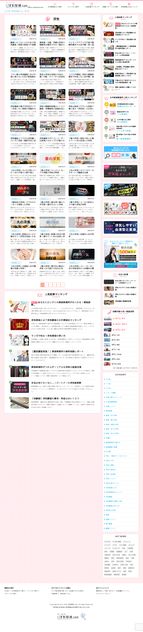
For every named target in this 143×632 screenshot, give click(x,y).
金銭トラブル (117, 571)
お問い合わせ (109, 591)
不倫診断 (54, 594)
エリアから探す (32, 591)
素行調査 (109, 524)
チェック (131, 545)
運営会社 (99, 591)
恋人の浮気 (132, 555)
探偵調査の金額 (111, 447)
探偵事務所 (120, 558)
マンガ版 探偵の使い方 (59, 591)
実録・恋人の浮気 (112, 429)
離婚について (111, 528)
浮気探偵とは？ (111, 487)
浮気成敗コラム (65, 594)
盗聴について (111, 519)
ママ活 (108, 388)
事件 (106, 551)
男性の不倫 (124, 565)
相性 (131, 565)
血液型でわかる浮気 (76, 591)
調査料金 (131, 568)
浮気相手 (128, 561)
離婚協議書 (108, 574)
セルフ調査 (122, 545)
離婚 (130, 571)
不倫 (123, 548)
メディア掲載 (111, 393)
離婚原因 (117, 574)
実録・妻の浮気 (111, 420)
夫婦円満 (107, 555)
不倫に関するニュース (114, 397)
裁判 (119, 568)
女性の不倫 (116, 555)
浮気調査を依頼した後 (114, 501)
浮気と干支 (110, 460)
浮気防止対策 (111, 510)
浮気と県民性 (111, 469)
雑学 (124, 571)
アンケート (126, 542)
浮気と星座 (110, 465)
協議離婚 (119, 551)
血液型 (113, 568)
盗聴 (107, 515)
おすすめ (107, 542)
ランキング (116, 548)
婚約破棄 (109, 411)
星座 (127, 558)
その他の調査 (117, 542)
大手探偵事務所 (111, 402)
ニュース (107, 548)
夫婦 (131, 551)
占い (126, 551)
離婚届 (124, 574)
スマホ (115, 545)
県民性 (107, 568)
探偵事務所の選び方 (113, 442)
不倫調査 (130, 548)
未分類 (108, 451)
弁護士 (108, 438)
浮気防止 (115, 565)
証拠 (124, 568)
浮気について (111, 478)
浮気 (112, 561)
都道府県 (107, 571)
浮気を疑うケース (112, 483)
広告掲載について (122, 591)
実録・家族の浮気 (112, 424)
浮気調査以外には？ (113, 506)
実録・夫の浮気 (111, 415)
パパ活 (108, 384)
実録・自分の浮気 (112, 433)
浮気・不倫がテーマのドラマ (116, 456)
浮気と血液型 (111, 474)
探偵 (112, 558)
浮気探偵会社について (114, 492)
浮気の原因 (120, 561)
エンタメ (107, 545)
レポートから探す (10, 594)
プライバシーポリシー (103, 594)
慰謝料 (107, 558)
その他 (108, 379)
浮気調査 (109, 497)
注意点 (107, 561)
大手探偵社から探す (18, 591)
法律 (132, 558)
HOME (6, 591)
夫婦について (111, 406)
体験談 (112, 551)
